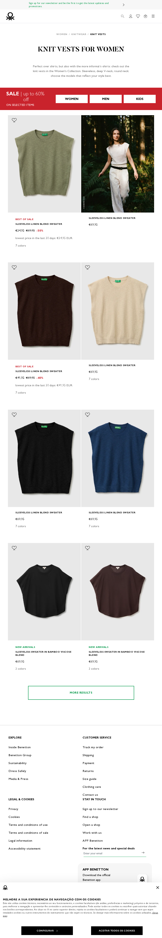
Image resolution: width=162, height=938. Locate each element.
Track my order (93, 747)
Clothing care (92, 787)
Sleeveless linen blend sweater (38, 223)
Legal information (20, 840)
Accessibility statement (24, 848)
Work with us (92, 833)
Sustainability (17, 763)
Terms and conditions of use (28, 825)
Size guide (89, 779)
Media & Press (18, 779)
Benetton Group (19, 755)
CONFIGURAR (45, 930)
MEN (105, 99)
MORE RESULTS (81, 692)
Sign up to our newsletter (100, 809)
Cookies (14, 817)
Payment (88, 763)
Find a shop (90, 817)
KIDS (139, 99)
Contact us (90, 795)
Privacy (13, 809)
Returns (88, 771)
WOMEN (71, 99)
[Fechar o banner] (157, 887)
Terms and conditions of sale (28, 833)
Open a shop (91, 825)
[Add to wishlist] (14, 120)
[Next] (124, 5)
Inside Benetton (19, 747)
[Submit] (143, 852)
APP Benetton (93, 840)
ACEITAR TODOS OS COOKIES (117, 930)
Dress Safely (17, 771)
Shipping (88, 755)
